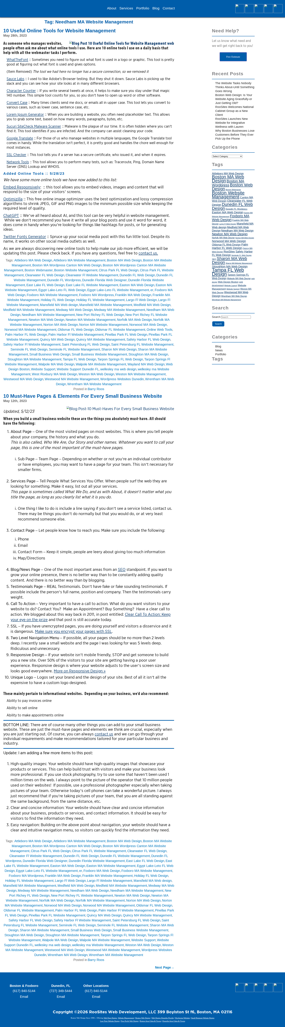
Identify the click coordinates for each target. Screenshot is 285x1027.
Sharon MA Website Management (44, 930)
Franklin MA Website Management (107, 875)
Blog (155, 8)
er (151, 290)
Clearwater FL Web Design (44, 275)
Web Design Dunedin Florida (163, 1018)
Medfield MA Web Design (152, 305)
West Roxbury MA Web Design (54, 374)
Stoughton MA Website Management (35, 359)
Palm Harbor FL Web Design (26, 334)
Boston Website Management (75, 270)
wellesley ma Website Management (98, 945)
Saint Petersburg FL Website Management (142, 344)
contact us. (148, 253)
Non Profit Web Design (130, 1021)
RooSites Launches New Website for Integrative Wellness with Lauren (231, 122)
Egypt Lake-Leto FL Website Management (118, 290)
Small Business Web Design (49, 354)
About (111, 8)
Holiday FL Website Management (100, 300)
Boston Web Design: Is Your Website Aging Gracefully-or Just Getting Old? (233, 99)
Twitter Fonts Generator (24, 236)
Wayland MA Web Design (146, 364)
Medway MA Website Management (119, 310)
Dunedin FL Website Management (125, 856)
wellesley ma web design (118, 369)
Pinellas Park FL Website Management (57, 915)
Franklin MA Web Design (133, 295)
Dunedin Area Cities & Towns (173, 1021)
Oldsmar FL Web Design (76, 329)
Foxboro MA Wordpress (96, 295)
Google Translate (20, 138)
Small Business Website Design (202, 1018)
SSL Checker (16, 154)
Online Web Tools (159, 329)
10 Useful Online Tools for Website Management (59, 30)
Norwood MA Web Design (148, 324)
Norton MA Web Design (60, 324)
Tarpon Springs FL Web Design (120, 359)
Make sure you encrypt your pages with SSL (73, 631)
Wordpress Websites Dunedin (122, 379)
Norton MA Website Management (103, 324)
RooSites (229, 251)
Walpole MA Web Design (56, 364)
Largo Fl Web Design (141, 300)
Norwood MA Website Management (30, 329)
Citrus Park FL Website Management (99, 851)
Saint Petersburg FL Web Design (86, 344)
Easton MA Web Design (137, 285)
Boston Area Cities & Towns (150, 1021)
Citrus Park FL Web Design (119, 270)
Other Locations (96, 986)
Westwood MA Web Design (23, 379)
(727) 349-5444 (60, 991)
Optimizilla (13, 198)
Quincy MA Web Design (57, 339)
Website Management (126, 1018)
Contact (169, 8)
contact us (104, 733)
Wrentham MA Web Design (68, 955)
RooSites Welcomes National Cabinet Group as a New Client (234, 111)
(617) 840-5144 (24, 991)
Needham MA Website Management (48, 315)
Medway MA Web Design (74, 310)
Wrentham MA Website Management (94, 384)
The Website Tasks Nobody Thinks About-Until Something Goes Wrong (234, 87)
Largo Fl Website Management (109, 880)
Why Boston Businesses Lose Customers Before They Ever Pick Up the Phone (234, 134)
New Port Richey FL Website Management (82, 895)
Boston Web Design (232, 187)
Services (126, 8)
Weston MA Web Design (96, 374)
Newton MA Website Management (91, 319)
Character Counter (21, 90)
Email (24, 996)
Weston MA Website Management (141, 374)
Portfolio (142, 8)
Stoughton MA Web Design (148, 354)
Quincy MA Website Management (100, 339)
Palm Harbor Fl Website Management (76, 334)
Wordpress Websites (182, 1018)
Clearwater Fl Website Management (92, 275)
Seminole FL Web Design (29, 349)
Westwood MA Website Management (72, 379)
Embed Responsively (21, 187)
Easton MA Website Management (111, 866)
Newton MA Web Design (46, 319)
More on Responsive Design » (80, 670)
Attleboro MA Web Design (33, 260)
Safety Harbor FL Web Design (148, 339)
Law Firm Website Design (110, 1021)
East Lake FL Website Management (92, 285)
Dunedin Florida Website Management (97, 861)
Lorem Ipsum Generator (25, 114)
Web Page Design (110, 1018)
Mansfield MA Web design (59, 305)
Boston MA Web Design (124, 260)
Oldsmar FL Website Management (120, 329)
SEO (122, 569)
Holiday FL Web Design (58, 300)
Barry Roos (96, 389)
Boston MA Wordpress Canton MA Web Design (66, 265)
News (219, 350)
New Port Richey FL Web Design (100, 315)
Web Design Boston (228, 282)
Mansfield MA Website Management (105, 305)
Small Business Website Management (99, 354)
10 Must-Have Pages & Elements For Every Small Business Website (82, 396)
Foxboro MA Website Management (52, 295)
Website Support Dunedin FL (78, 369)
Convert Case (17, 102)
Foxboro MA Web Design (101, 871)
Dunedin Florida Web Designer (104, 280)
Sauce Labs (15, 79)
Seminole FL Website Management (74, 349)
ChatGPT (11, 215)
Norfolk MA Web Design (134, 319)
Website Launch (230, 285)
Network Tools (18, 162)
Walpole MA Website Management (101, 364)
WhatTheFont (17, 59)
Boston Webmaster (39, 270)
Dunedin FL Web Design (137, 275)
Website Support (43, 369)
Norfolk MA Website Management (100, 900)
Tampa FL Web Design (79, 359)
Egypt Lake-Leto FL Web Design (62, 290)
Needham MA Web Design (89, 890)
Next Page (164, 967)
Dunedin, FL (60, 986)
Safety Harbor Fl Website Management (32, 344)
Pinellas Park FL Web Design (126, 334)
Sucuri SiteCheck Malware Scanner (34, 126)
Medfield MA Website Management (29, 310)
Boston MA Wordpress (228, 183)
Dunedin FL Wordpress (64, 280)
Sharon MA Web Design (119, 349)
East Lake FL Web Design (45, 285)
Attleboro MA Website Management (79, 260)
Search (216, 317)
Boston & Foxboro (24, 986)
